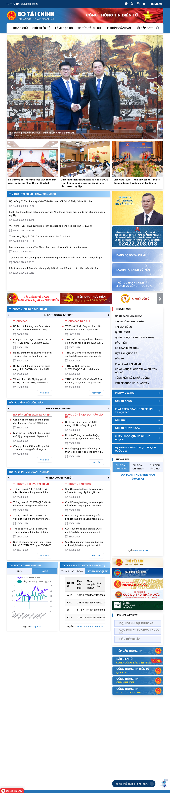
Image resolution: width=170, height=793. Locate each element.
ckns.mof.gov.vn (141, 550)
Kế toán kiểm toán (127, 348)
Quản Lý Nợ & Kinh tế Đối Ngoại (135, 337)
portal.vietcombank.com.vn (89, 626)
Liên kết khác (129, 639)
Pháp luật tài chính (128, 364)
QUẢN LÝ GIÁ (122, 332)
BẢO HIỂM (121, 342)
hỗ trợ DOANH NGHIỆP (58, 477)
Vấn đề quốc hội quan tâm (132, 383)
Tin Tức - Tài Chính (21, 194)
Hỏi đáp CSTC (144, 28)
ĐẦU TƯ (119, 358)
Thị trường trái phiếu (129, 321)
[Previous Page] (12, 87)
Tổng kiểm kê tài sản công (132, 377)
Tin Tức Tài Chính (89, 28)
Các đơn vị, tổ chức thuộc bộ (139, 631)
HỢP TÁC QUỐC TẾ (126, 353)
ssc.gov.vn (35, 626)
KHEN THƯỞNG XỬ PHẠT (58, 315)
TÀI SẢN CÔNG (123, 327)
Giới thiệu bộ (41, 28)
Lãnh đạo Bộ (64, 28)
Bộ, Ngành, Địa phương (136, 623)
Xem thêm (44, 393)
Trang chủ (20, 28)
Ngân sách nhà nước (129, 316)
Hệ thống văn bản (118, 28)
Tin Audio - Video (45, 194)
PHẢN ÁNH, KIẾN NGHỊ (58, 408)
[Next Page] (158, 87)
